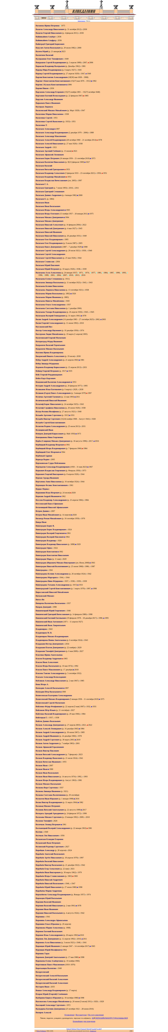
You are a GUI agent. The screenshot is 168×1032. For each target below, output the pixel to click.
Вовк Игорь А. (42, 684)
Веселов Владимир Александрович (51, 500)
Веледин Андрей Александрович (50, 386)
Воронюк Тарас (43, 953)
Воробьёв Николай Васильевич (49, 883)
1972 (68, 1005)
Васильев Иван (42, 203)
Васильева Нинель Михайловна (50, 301)
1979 (79, 872)
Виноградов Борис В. (45, 526)
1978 (100, 140)
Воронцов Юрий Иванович (48, 946)
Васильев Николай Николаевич (50, 236)
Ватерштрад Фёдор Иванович (49, 341)
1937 (68, 305)
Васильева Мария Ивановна (48, 297)
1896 (69, 85)
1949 (66, 59)
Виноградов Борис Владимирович (51, 529)
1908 (85, 247)
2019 (78, 740)
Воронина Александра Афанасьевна (52, 920)
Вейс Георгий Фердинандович (49, 375)
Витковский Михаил (45, 596)
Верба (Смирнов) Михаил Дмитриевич (53, 441)
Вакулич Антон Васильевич (48, 48)
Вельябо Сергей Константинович (50, 423)
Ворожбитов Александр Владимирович (53, 894)
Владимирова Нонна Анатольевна (51, 640)
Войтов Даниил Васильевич (48, 721)
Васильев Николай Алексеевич (49, 225)
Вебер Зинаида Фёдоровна (47, 364)
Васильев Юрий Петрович (47, 269)
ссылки (94, 1029)
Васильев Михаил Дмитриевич (49, 217)
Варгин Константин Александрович (52, 77)
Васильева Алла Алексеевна (48, 273)
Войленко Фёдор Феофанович (49, 706)
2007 (85, 62)
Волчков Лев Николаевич (47, 835)
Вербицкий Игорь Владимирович (50, 448)
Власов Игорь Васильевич (47, 666)
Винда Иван (41, 522)
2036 (59, 37)
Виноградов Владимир (46, 541)
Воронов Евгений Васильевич (49, 931)
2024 (69, 850)
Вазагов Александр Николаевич (50, 29)
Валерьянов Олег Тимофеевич (49, 59)
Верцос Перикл (42, 489)
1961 (67, 445)
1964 (63, 452)
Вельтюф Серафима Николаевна (50, 408)
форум (89, 1029)
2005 (80, 243)
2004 (57, 262)
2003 (103, 319)
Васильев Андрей (44, 147)
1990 (117, 273)
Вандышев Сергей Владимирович (51, 62)
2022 (84, 225)
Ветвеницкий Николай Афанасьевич (52, 507)
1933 (80, 585)
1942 (89, 574)
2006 (91, 62)
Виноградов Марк (44, 559)
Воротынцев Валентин (46, 968)
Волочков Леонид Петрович (48, 824)
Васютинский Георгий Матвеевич (51, 338)
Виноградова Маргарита (47, 577)
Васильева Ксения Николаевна (49, 286)
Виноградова (42, 570)
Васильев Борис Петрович (47, 158)
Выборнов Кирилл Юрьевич (48, 998)
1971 (80, 273)
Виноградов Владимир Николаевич (51, 544)
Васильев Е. (41, 199)
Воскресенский (42, 972)
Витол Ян (40, 600)
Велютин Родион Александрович (50, 426)
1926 (73, 294)
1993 (124, 273)
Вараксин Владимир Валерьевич (50, 66)
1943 (84, 282)
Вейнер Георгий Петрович (47, 371)
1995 (66, 239)
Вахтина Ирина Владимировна (49, 352)
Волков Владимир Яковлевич (49, 758)
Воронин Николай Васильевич (49, 913)
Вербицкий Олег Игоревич (47, 452)
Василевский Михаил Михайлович (51, 110)
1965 (68, 210)
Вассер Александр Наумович (48, 330)
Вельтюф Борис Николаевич (48, 404)
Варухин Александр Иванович (49, 99)
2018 (76, 670)
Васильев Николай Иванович (49, 232)
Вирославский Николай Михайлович (52, 592)
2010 (70, 188)
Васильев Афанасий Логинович (50, 155)
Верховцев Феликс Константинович (52, 485)
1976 (83, 518)
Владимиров (41, 629)
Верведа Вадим (43, 459)
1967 (90, 467)
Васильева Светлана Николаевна (50, 308)
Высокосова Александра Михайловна (52, 1001)
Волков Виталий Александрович (50, 754)
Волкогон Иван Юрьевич (47, 799)
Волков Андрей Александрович (50, 732)
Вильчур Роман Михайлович (48, 518)
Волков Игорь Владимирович (49, 780)
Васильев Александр (45, 129)
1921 (54, 147)
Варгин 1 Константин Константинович (53, 81)
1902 (94, 81)
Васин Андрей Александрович (49, 319)
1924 (69, 529)
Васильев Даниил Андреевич (48, 195)
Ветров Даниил (43, 511)
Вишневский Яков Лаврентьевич (51, 625)
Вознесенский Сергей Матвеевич (50, 703)
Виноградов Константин (47, 552)
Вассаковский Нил (44, 327)
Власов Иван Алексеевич (47, 662)
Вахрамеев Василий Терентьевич (50, 345)
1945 (79, 70)
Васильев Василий (44, 166)
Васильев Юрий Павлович (48, 265)
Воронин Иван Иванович (47, 909)
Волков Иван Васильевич (47, 773)
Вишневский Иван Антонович (49, 622)
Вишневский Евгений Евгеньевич (51, 618)
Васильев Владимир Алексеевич (50, 173)
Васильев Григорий (44, 188)
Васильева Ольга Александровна (50, 305)
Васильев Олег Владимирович (49, 239)
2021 (75, 151)
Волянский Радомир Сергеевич (50, 847)
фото (78, 1029)
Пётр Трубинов (41, 1031)
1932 (88, 706)
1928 (93, 419)
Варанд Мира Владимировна (48, 70)
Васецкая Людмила (44, 107)
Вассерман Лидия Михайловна (49, 334)
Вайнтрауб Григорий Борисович (50, 44)
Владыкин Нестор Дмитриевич (49, 644)
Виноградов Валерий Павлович (50, 537)
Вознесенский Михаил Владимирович (52, 699)
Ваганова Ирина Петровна (47, 26)
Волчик (39, 832)
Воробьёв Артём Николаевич (49, 858)
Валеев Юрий (42, 51)
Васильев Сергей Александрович (50, 250)
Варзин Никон (42, 88)
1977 (93, 273)
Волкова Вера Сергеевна (47, 788)
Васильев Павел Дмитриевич (49, 247)
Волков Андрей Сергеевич (47, 740)
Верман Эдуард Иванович (47, 478)
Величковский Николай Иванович (51, 400)
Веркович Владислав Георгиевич (50, 470)
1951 (55, 118)
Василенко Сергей (44, 118)
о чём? (99, 1029)
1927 (87, 162)
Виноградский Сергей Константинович (53, 588)
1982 (81, 802)
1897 (57, 129)
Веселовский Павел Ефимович (49, 504)
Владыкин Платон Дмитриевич (50, 647)
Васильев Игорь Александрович (50, 210)
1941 (50, 570)
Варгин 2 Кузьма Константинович (51, 85)
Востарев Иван (43, 987)
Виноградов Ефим (44, 548)
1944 (79, 258)
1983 (75, 876)
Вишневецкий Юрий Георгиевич (50, 611)
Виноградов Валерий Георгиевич (50, 533)
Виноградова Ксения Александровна (52, 574)
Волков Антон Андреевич (47, 743)
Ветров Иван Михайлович (47, 515)
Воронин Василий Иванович (48, 902)
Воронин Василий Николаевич (49, 906)
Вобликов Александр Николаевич (51, 681)
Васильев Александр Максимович (51, 136)
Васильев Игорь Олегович (47, 214)
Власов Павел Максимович (48, 670)
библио (74, 1029)
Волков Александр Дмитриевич (50, 725)
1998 (94, 588)
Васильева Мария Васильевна (49, 294)
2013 (77, 275)
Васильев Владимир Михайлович (51, 177)
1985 (86, 96)
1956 (62, 835)
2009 (81, 817)
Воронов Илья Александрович (49, 935)
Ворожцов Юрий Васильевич (49, 898)
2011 (77, 188)
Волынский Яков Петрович (48, 843)
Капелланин (81, 21)
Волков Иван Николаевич (47, 777)
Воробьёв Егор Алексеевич (48, 869)
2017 (90, 441)
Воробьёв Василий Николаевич (50, 861)
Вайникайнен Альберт (46, 37)
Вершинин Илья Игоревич (47, 493)
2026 (73, 493)
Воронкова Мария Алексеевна (49, 928)
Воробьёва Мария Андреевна (49, 891)
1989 (91, 133)
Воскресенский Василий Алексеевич (52, 979)
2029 (75, 389)
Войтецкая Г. (42, 718)
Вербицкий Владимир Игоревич (50, 445)
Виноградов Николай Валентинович (52, 566)
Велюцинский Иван (44, 430)
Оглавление (69, 1015)
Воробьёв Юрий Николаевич (48, 887)
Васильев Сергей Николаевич (49, 258)
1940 (90, 250)
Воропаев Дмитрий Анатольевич (50, 957)
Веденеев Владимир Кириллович (50, 367)
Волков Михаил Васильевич (48, 784)
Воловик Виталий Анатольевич (50, 810)
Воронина (40, 917)
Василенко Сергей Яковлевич (49, 121)
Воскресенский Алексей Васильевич (52, 976)
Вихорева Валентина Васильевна (50, 603)
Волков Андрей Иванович (47, 736)
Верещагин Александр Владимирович (53, 467)
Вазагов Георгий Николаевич (49, 33)
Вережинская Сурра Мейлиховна (50, 463)
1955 (64, 762)
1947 (82, 74)
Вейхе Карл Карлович (45, 378)
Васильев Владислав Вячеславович (51, 180)
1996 (100, 618)
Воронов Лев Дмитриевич (47, 939)
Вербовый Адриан (44, 456)
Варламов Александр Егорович (50, 92)
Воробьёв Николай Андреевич (49, 880)
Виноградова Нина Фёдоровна (49, 581)
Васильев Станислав (45, 262)
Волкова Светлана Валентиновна (51, 795)
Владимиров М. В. (44, 633)
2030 (85, 29)
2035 (52, 987)
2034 (67, 644)
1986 (86, 566)
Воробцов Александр (45, 850)
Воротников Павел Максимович (50, 965)
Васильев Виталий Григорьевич (50, 169)
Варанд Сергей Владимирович (49, 74)
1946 (68, 611)
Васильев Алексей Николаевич (49, 144)
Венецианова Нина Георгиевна (49, 437)
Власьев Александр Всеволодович (51, 677)
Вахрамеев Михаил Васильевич (50, 349)
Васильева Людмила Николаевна (50, 290)
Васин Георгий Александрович (49, 323)
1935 (70, 371)
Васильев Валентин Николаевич (50, 162)
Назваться (93, 1031)
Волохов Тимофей (44, 821)
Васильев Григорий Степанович (50, 191)
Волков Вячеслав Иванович (48, 762)
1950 (98, 173)
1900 (63, 692)
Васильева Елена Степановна (49, 279)
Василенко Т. (41, 125)
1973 (93, 158)
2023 (63, 51)
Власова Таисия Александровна (50, 673)
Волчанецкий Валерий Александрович (53, 828)
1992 (76, 666)
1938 (66, 114)
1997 (79, 180)
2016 (83, 275)
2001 (52, 275)
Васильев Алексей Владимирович (51, 140)
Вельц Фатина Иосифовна (47, 411)
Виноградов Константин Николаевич (52, 555)
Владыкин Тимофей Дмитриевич (50, 651)
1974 (87, 273)
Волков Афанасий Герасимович (50, 747)
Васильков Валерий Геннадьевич (50, 316)
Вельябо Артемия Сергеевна (48, 415)
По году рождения (96, 1015)
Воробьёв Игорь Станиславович (50, 876)
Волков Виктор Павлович (47, 751)
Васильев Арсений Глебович (48, 151)
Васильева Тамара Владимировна (51, 312)
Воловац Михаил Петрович (48, 806)
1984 (105, 273)
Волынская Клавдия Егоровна (49, 839)
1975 (63, 26)
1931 (72, 415)
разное (84, 1029)
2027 (81, 651)
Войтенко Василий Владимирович (51, 714)
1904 (67, 217)
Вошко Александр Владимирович (51, 990)
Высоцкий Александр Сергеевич (50, 1005)
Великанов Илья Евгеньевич (48, 389)
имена (69, 1029)
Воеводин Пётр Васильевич (48, 692)
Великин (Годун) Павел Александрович (53, 393)
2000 (79, 48)
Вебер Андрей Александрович (49, 360)
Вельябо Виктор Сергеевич (48, 419)
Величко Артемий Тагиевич (48, 397)
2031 (85, 367)
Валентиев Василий (44, 55)
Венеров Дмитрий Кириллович (49, 434)
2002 (97, 319)
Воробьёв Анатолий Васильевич (50, 854)
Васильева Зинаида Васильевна (50, 282)
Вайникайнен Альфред (46, 40)
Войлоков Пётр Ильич (46, 710)
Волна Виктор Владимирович (49, 802)
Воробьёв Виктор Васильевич (49, 865)
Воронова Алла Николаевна (48, 942)
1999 (46, 275)
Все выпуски (81, 1015)
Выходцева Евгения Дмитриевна (50, 1009)
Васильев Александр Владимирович (52, 133)
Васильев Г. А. (42, 184)
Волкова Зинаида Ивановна (48, 791)
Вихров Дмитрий (43, 607)
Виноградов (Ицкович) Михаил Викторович (55, 563)
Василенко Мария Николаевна (49, 114)
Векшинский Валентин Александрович (53, 382)
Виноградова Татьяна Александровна (52, 585)
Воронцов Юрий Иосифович (48, 950)
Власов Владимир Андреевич (49, 659)
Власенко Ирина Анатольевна (49, 655)
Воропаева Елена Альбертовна (49, 961)
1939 (83, 250)
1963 (93, 563)
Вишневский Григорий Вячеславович (52, 614)
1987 (111, 273)
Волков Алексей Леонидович (48, 729)
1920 (59, 541)
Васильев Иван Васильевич (48, 206)
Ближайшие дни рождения (84, 1021)
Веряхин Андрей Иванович (48, 496)
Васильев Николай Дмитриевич (50, 228)
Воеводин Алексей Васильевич (49, 688)
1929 (78, 544)
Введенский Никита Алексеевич (50, 356)
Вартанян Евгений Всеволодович (50, 96)
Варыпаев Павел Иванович (48, 103)
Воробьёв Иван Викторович (48, 872)
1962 (63, 496)
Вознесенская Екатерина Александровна (54, 695)
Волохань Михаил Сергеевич (49, 817)
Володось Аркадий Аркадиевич (50, 813)
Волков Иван (42, 765)
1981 (83, 66)
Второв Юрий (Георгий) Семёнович (52, 994)
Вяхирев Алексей (43, 1012)
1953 (67, 169)
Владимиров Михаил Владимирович (52, 636)
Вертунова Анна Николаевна (49, 482)
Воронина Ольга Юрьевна (47, 924)
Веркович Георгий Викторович (49, 474)
